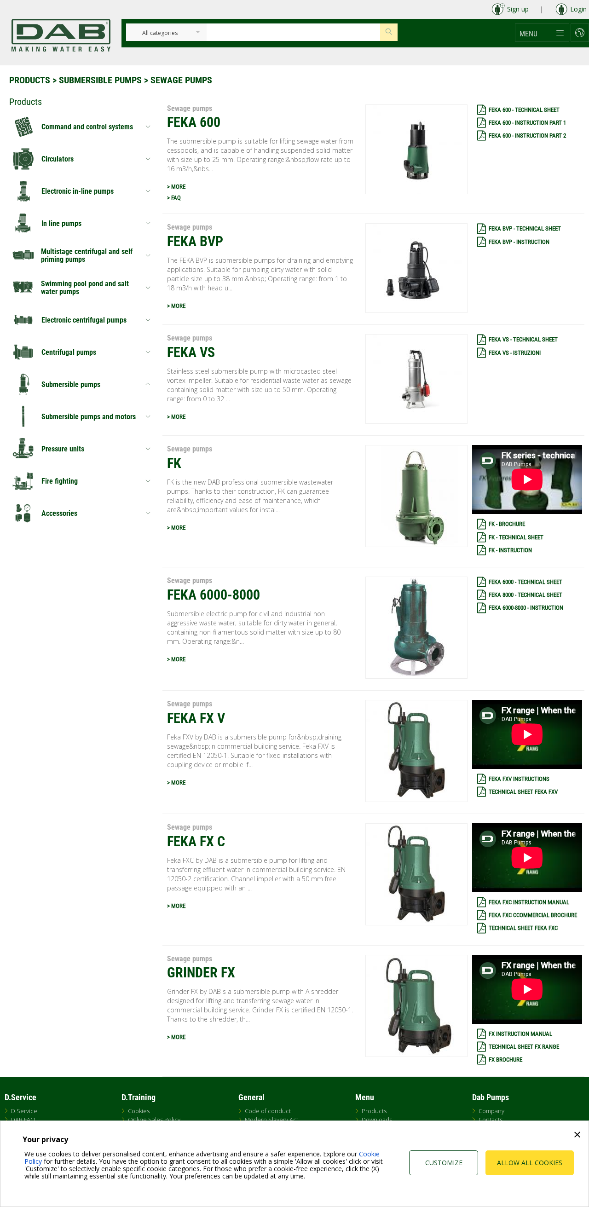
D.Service (24, 1111)
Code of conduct (268, 1111)
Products (29, 80)
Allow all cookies (529, 1162)
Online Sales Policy (154, 1119)
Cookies (139, 1111)
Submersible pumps (100, 80)
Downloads (377, 1119)
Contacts (490, 1119)
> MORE (176, 186)
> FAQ (174, 197)
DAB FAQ (23, 1119)
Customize (443, 1162)
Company (491, 1111)
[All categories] (160, 33)
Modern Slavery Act (271, 1119)
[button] (542, 32)
